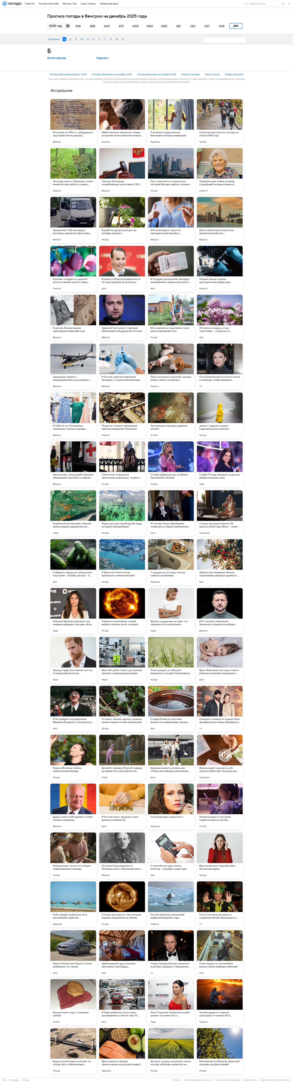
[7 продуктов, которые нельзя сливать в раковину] (171, 562)
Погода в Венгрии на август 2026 (68, 74)
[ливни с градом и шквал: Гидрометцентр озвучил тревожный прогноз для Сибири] (220, 415)
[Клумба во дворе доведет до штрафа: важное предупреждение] (122, 220)
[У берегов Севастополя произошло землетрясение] (122, 562)
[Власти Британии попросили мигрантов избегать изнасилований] (220, 220)
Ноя (221, 26)
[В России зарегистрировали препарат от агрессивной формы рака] (122, 366)
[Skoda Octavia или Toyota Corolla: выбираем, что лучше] (73, 953)
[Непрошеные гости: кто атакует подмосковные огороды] (73, 855)
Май (135, 26)
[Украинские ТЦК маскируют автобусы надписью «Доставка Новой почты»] (73, 220)
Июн (150, 26)
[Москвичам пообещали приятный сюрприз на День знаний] (220, 1051)
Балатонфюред (56, 58)
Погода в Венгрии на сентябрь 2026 (112, 74)
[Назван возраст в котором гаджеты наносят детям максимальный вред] (220, 806)
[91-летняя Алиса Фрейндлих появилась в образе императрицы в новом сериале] (171, 513)
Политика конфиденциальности (198, 1080)
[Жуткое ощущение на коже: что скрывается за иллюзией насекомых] (171, 611)
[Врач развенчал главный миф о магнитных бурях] (220, 855)
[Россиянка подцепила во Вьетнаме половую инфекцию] (171, 122)
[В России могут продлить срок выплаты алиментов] (122, 806)
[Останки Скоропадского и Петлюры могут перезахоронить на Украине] (122, 855)
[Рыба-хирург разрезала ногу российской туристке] (73, 904)
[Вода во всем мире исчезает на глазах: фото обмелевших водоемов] (73, 1051)
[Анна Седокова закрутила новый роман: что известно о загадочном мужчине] (171, 1002)
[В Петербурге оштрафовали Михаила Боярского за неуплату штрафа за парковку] (73, 709)
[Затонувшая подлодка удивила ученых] (171, 415)
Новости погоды (190, 74)
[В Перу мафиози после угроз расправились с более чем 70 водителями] (122, 1002)
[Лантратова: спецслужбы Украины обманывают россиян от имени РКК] (73, 464)
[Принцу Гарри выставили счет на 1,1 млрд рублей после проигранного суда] (73, 660)
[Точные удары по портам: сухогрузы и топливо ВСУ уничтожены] (220, 1002)
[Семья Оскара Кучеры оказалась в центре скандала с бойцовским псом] (171, 953)
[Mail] (4, 3)
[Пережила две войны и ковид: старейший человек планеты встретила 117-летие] (220, 171)
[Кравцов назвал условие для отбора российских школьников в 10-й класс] (171, 758)
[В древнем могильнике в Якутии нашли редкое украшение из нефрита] (73, 513)
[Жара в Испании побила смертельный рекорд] (73, 758)
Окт (207, 26)
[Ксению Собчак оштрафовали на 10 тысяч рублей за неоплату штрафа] (122, 269)
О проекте (177, 1080)
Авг (178, 26)
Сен (192, 26)
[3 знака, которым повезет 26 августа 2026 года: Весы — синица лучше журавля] (220, 513)
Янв (78, 26)
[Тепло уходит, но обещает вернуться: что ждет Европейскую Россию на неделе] (171, 660)
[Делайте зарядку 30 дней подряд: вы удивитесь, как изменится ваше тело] (122, 758)
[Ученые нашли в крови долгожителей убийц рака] (220, 269)
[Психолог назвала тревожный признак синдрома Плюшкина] (122, 415)
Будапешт (103, 58)
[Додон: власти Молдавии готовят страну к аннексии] (73, 806)
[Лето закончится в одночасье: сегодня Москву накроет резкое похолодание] (171, 171)
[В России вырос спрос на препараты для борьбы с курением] (171, 220)
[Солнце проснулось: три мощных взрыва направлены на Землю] (122, 904)
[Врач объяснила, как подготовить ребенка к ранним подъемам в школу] (220, 660)
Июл (164, 26)
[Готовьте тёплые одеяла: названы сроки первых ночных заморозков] (122, 709)
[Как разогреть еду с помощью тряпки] (73, 1002)
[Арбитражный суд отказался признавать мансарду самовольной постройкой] (122, 953)
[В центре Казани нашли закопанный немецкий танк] (73, 318)
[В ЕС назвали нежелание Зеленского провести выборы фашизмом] (220, 611)
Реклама (26, 1080)
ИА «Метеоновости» (281, 1080)
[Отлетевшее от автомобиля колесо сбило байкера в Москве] (220, 953)
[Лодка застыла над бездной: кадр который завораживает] (122, 513)
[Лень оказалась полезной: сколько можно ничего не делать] (171, 366)
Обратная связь (250, 1080)
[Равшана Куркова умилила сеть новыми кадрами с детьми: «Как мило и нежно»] (73, 611)
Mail (5, 1080)
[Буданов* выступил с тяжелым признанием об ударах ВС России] (122, 318)
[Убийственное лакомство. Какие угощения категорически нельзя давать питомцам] (122, 122)
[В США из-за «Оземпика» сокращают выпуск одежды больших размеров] (73, 415)
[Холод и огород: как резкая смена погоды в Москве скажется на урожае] (171, 1051)
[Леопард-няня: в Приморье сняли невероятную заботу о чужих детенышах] (73, 171)
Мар (107, 26)
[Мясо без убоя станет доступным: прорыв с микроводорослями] (122, 660)
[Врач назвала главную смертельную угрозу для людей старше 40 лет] (122, 1051)
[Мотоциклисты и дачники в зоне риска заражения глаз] (171, 318)
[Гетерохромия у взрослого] (171, 806)
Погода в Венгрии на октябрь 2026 (156, 74)
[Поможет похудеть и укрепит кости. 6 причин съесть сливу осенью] (73, 269)
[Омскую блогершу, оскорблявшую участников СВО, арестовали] (122, 171)
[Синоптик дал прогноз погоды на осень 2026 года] (220, 122)
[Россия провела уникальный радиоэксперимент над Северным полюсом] (171, 904)
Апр (121, 26)
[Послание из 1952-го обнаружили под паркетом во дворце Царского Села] (73, 122)
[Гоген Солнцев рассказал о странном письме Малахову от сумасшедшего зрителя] (220, 904)
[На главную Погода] (14, 3)
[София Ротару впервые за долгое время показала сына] (220, 464)
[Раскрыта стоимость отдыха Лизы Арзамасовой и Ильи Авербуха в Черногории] (220, 709)
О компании (14, 1080)
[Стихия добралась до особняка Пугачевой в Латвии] (171, 464)
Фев (92, 26)
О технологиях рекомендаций (228, 1080)
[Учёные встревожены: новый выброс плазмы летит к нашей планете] (122, 611)
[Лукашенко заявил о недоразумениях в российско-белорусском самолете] (73, 366)
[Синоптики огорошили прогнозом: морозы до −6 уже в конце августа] (122, 464)
